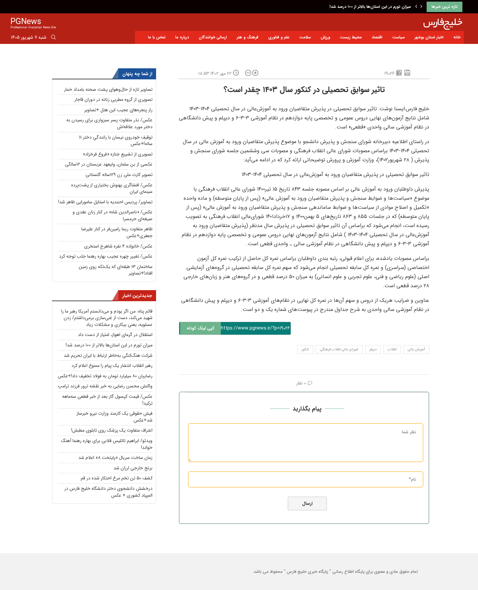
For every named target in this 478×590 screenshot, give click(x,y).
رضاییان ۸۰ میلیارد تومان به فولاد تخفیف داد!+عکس (105, 376)
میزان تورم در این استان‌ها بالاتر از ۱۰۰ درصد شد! (370, 7)
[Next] (421, 7)
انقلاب (392, 349)
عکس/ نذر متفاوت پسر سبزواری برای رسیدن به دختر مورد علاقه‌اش (109, 123)
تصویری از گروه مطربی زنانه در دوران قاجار (113, 99)
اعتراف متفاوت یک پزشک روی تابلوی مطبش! (112, 430)
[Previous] (416, 7)
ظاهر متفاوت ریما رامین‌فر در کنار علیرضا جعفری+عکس (117, 232)
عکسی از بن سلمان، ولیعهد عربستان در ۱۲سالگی (109, 164)
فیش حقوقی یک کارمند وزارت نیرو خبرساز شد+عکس (114, 417)
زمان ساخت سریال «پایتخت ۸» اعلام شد (115, 457)
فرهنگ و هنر (248, 37)
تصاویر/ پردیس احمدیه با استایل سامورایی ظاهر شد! (105, 202)
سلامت (305, 37)
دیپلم (373, 349)
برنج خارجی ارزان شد (133, 468)
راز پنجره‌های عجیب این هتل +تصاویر (118, 110)
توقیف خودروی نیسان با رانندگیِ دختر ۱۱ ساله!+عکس (116, 141)
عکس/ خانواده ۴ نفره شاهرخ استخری (118, 246)
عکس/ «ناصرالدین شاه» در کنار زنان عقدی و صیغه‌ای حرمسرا (113, 215)
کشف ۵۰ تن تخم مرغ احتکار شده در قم (117, 478)
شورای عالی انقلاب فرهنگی (339, 349)
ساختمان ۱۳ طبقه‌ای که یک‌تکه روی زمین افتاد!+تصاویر (116, 270)
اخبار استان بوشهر (429, 37)
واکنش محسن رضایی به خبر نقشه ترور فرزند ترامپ (105, 386)
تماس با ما (157, 37)
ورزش (325, 37)
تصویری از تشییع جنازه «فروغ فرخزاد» (118, 154)
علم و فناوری (278, 37)
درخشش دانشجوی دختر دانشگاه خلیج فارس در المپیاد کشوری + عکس (108, 492)
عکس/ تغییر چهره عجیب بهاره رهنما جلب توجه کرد (106, 256)
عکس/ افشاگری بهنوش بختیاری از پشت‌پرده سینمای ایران (112, 188)
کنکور (305, 349)
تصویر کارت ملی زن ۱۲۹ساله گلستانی (119, 174)
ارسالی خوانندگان (213, 37)
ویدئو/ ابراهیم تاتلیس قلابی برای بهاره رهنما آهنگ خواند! (107, 444)
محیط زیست (351, 37)
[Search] (53, 38)
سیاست (398, 37)
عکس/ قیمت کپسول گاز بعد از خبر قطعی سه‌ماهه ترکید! (107, 400)
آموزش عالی (416, 349)
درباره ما (182, 37)
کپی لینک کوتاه (200, 328)
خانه (456, 37)
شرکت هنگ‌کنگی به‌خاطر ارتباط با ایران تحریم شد (108, 355)
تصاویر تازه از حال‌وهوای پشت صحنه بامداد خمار (108, 89)
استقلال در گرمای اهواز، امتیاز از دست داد (115, 334)
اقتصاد (377, 37)
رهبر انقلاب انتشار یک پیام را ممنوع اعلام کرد (112, 365)
